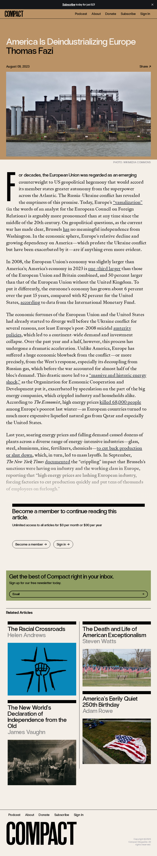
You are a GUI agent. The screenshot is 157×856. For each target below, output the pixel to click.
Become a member (29, 544)
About (96, 14)
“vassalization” (128, 202)
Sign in (61, 544)
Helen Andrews (27, 635)
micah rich (146, 836)
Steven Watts (99, 641)
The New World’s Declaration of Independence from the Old (37, 717)
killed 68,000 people (120, 402)
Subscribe (128, 14)
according (30, 302)
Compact (14, 14)
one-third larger (104, 268)
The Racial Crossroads (36, 629)
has (66, 229)
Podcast (81, 14)
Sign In (145, 14)
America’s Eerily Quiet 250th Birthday (110, 701)
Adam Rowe (98, 711)
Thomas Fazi (29, 50)
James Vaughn (26, 732)
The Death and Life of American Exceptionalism (114, 632)
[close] (152, 5)
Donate (110, 14)
